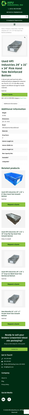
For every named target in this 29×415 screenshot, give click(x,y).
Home (3, 29)
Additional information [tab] (10, 104)
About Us (4, 378)
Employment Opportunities (15, 20)
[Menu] (14, 24)
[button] (24, 37)
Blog (2, 381)
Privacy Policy (5, 384)
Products (8, 29)
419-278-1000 (17, 9)
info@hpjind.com (17, 12)
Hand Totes (14, 29)
